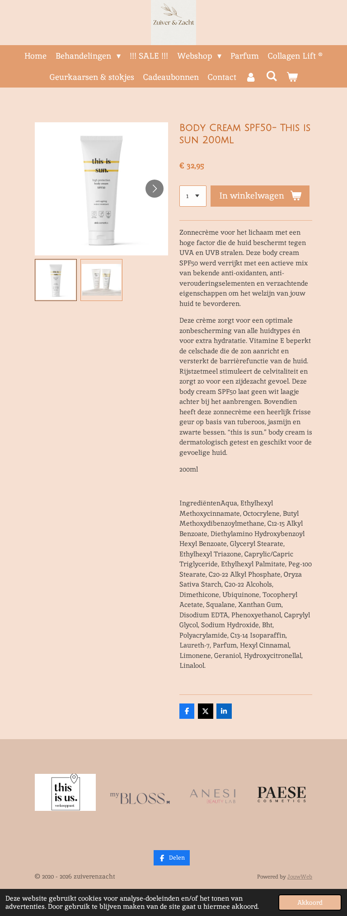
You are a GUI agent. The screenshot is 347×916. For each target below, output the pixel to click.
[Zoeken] (271, 76)
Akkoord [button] (310, 902)
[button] (56, 280)
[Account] (251, 77)
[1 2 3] (192, 196)
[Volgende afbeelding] (154, 189)
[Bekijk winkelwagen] (291, 77)
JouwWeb (299, 876)
